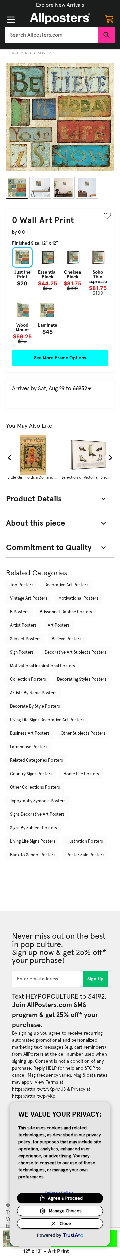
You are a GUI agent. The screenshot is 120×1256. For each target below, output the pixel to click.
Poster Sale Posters (85, 855)
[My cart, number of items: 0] (109, 18)
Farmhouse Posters (28, 747)
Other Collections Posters (35, 787)
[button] (60, 5)
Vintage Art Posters (28, 598)
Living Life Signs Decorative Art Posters (47, 720)
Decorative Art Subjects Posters (75, 652)
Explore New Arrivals (60, 5)
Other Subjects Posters (83, 733)
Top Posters (21, 585)
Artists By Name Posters (33, 693)
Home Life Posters (81, 774)
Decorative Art (40, 53)
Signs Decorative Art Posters (37, 814)
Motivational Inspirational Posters (42, 666)
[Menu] (10, 19)
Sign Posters (22, 652)
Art (15, 53)
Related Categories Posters (36, 760)
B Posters (19, 612)
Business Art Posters (30, 733)
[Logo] (60, 18)
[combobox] (51, 35)
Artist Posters (23, 625)
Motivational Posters (78, 598)
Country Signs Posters (31, 774)
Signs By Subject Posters (33, 828)
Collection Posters (28, 679)
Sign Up (95, 979)
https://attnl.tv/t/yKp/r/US (39, 1089)
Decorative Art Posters (66, 585)
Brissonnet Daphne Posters (66, 612)
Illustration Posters (84, 841)
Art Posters (59, 625)
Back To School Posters (32, 855)
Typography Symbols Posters (38, 801)
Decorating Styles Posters (81, 679)
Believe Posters (66, 639)
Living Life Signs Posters (32, 841)
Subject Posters (25, 639)
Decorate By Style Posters (35, 706)
